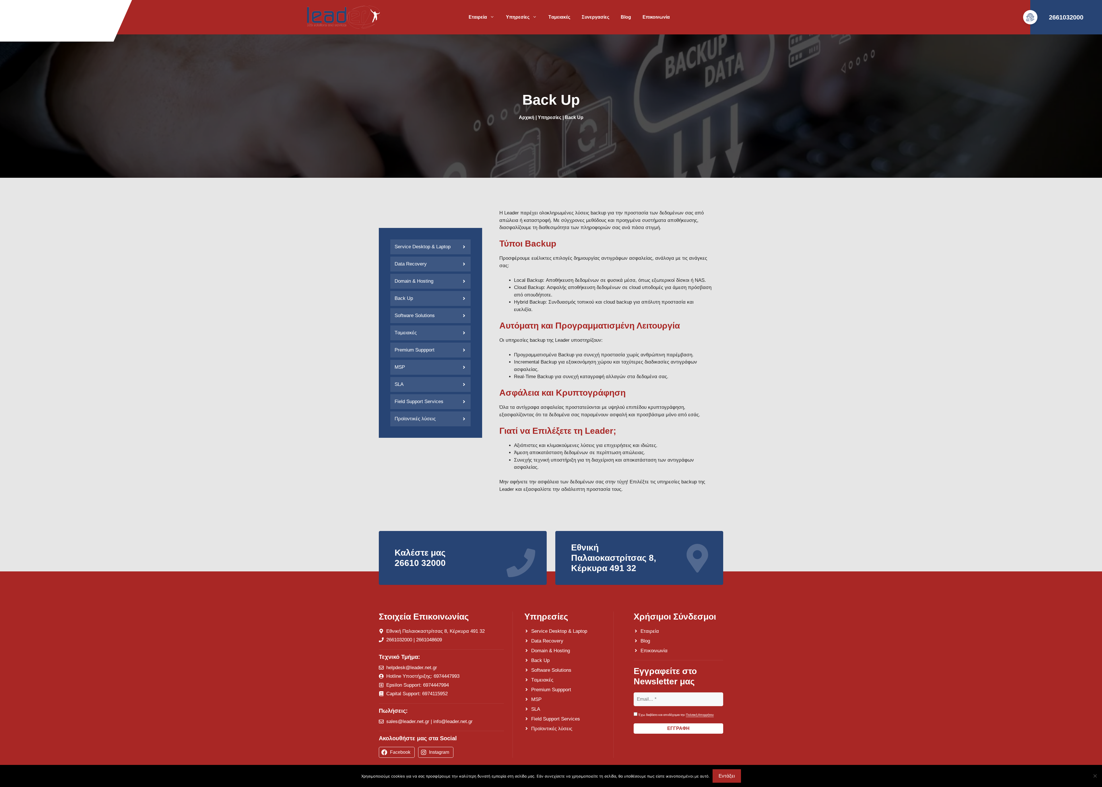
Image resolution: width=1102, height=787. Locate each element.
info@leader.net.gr (453, 721)
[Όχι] (1095, 776)
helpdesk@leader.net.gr (411, 667)
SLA (399, 384)
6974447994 (436, 685)
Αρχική (526, 117)
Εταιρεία (478, 17)
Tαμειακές (559, 17)
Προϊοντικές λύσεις (415, 418)
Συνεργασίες (595, 17)
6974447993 (446, 676)
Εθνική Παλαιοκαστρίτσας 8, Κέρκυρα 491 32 (435, 631)
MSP (400, 367)
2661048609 (429, 640)
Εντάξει (727, 776)
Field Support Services (419, 401)
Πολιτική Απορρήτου (700, 714)
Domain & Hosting (414, 281)
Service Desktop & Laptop (423, 246)
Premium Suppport (414, 350)
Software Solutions (415, 315)
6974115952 (435, 693)
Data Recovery (411, 264)
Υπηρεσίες (517, 17)
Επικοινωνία (656, 17)
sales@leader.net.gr (407, 721)
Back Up (404, 298)
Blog (626, 17)
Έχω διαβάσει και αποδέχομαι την (675, 714)
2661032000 (1066, 17)
